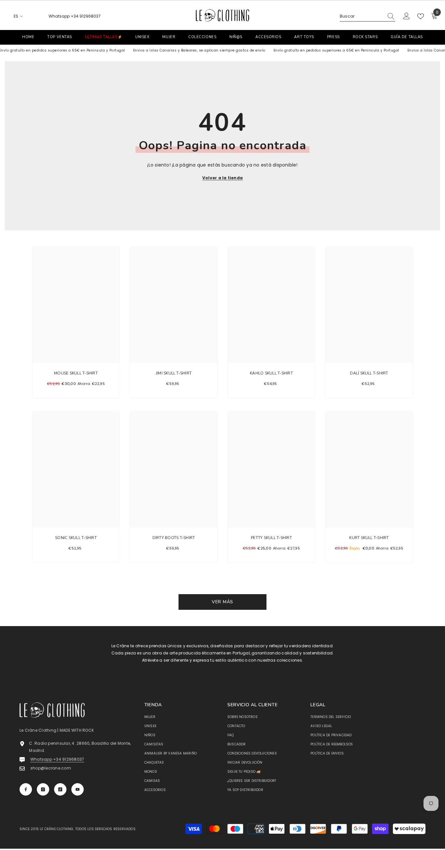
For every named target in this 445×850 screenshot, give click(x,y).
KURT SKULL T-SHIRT (369, 537)
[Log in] (406, 16)
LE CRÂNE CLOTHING (56, 829)
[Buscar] (367, 16)
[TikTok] (60, 789)
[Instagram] (43, 789)
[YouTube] (77, 789)
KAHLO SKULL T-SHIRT (271, 373)
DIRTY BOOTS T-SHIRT (173, 537)
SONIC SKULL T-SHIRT (76, 537)
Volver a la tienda (222, 178)
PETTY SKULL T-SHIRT (271, 537)
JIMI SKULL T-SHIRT (174, 373)
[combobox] (361, 16)
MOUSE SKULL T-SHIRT (76, 373)
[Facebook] (26, 789)
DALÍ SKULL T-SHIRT (369, 373)
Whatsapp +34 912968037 (75, 16)
